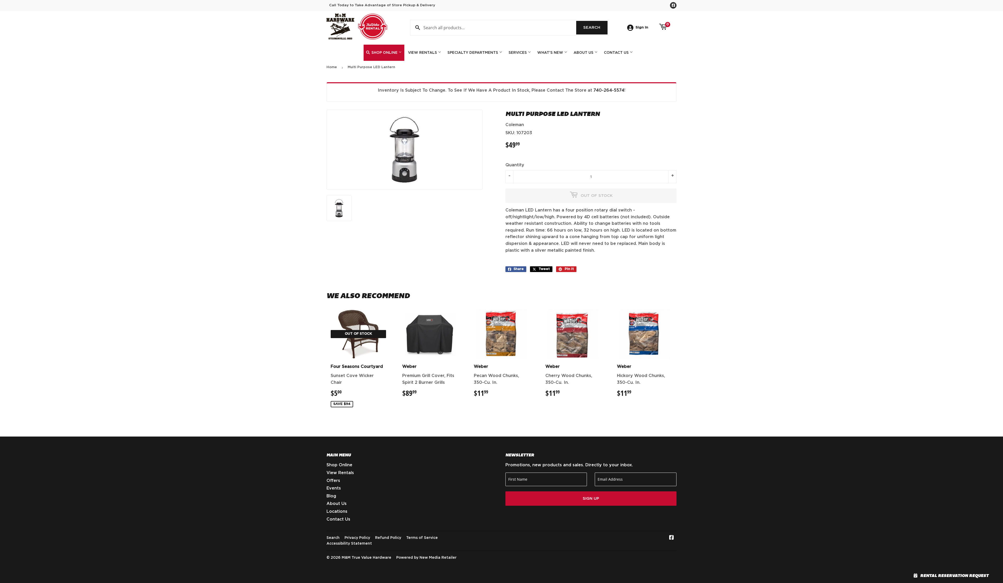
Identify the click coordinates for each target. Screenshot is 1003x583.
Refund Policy (388, 538)
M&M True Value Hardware (366, 558)
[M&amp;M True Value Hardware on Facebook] (671, 538)
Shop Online (384, 53)
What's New (550, 53)
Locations (336, 511)
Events (333, 488)
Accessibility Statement (349, 543)
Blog (331, 496)
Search (595, 28)
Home (331, 67)
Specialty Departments (473, 53)
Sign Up (591, 498)
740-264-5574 (608, 90)
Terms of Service (422, 538)
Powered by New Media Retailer (426, 558)
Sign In (641, 27)
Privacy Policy (357, 538)
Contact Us (617, 53)
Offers (333, 481)
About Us (584, 53)
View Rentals (423, 53)
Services (518, 53)
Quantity (514, 165)
